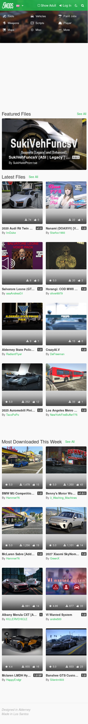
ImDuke (11, 233)
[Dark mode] (76, 5)
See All (81, 114)
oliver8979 (56, 293)
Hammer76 (13, 498)
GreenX (54, 558)
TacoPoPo (12, 415)
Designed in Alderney (16, 709)
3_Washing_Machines (63, 498)
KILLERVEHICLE (16, 619)
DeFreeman (57, 354)
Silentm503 (57, 680)
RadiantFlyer (14, 354)
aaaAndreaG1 (14, 293)
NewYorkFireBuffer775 (63, 415)
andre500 (55, 619)
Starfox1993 (57, 233)
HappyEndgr (13, 680)
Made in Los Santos (15, 714)
